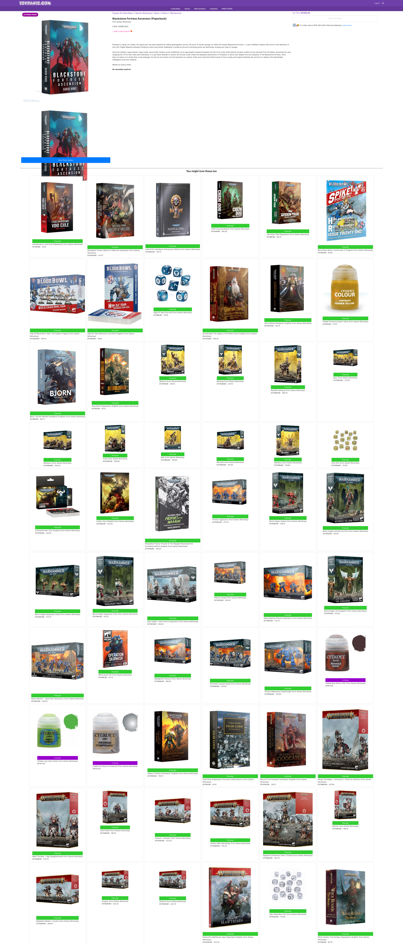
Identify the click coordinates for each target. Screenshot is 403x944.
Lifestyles (214, 9)
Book (156, 13)
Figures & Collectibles (122, 13)
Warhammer (176, 13)
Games (187, 9)
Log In (377, 3)
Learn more (346, 25)
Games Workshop (143, 13)
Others (164, 13)
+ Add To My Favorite (122, 31)
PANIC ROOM (227, 9)
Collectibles (175, 9)
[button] (383, 3)
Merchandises (200, 9)
